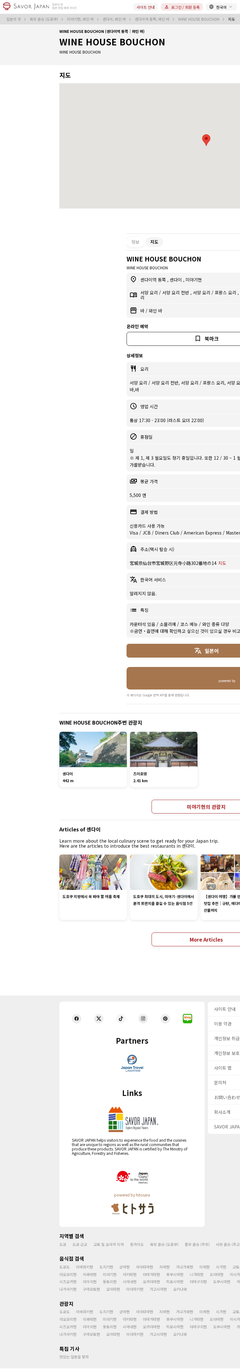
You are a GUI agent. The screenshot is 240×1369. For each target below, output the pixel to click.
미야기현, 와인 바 (81, 19)
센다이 (176, 279)
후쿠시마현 (174, 1274)
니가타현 (196, 1274)
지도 (222, 563)
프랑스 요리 (226, 292)
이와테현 (90, 1274)
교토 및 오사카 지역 (108, 1244)
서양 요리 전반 (176, 292)
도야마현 (216, 1274)
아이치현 (90, 1281)
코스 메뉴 (189, 624)
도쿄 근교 (79, 1244)
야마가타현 (151, 1274)
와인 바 (155, 310)
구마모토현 (91, 1289)
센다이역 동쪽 (153, 279)
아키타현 (130, 1274)
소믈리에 (168, 624)
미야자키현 (134, 1289)
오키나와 (180, 1289)
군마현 (124, 1266)
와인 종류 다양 (215, 624)
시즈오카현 (68, 1281)
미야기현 (194, 279)
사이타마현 (144, 1266)
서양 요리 (149, 292)
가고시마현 (158, 1289)
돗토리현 (110, 1281)
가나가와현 (184, 1266)
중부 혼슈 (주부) (197, 1244)
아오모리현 (68, 1274)
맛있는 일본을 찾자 (74, 1356)
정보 (135, 242)
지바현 (164, 1266)
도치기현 (106, 1266)
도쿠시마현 (221, 1281)
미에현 (204, 1266)
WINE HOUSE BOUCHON (199, 19)
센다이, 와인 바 (114, 19)
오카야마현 (151, 1281)
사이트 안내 (146, 7)
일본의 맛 (14, 19)
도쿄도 (64, 1266)
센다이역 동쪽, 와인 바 (152, 19)
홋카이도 (137, 1244)
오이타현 (113, 1289)
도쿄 (62, 1244)
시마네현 (130, 1281)
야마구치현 (198, 1281)
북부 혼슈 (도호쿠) (44, 19)
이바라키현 (84, 1266)
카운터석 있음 (143, 624)
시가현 (221, 1266)
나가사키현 (68, 1289)
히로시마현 (174, 1281)
